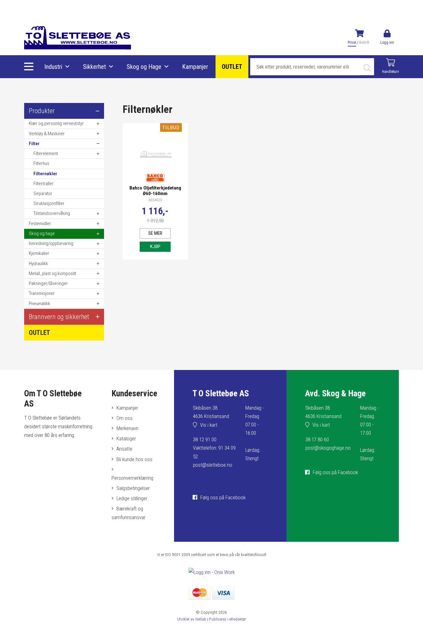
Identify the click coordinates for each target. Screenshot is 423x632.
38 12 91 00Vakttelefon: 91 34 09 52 (214, 447)
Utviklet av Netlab (191, 618)
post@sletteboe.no (212, 465)
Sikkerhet (94, 66)
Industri (53, 66)
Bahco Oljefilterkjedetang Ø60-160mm (155, 190)
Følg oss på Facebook (223, 497)
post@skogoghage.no (328, 448)
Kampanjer (195, 66)
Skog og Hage (144, 66)
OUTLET (232, 66)
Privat (352, 42)
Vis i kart (208, 425)
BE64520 (155, 200)
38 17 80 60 (317, 439)
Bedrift (364, 42)
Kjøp (155, 246)
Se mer (155, 233)
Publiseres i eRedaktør (227, 618)
